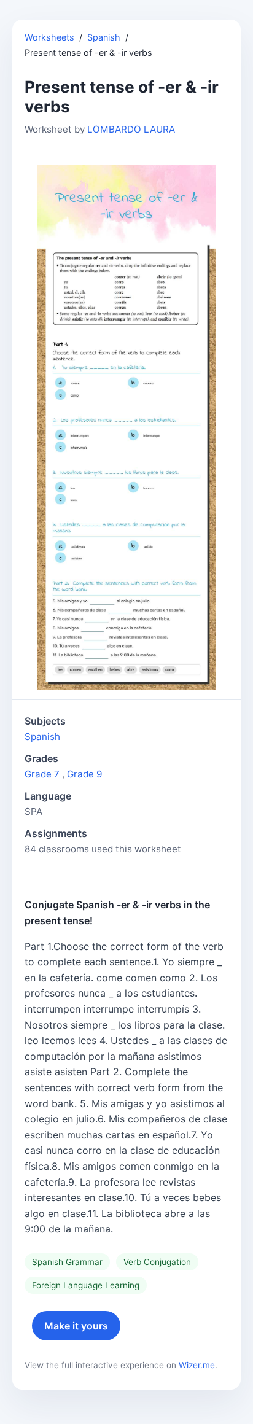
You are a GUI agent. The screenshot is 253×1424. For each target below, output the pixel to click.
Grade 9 (84, 774)
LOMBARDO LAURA (131, 129)
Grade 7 (42, 774)
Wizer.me (197, 1365)
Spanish (103, 37)
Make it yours (76, 1326)
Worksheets (49, 37)
